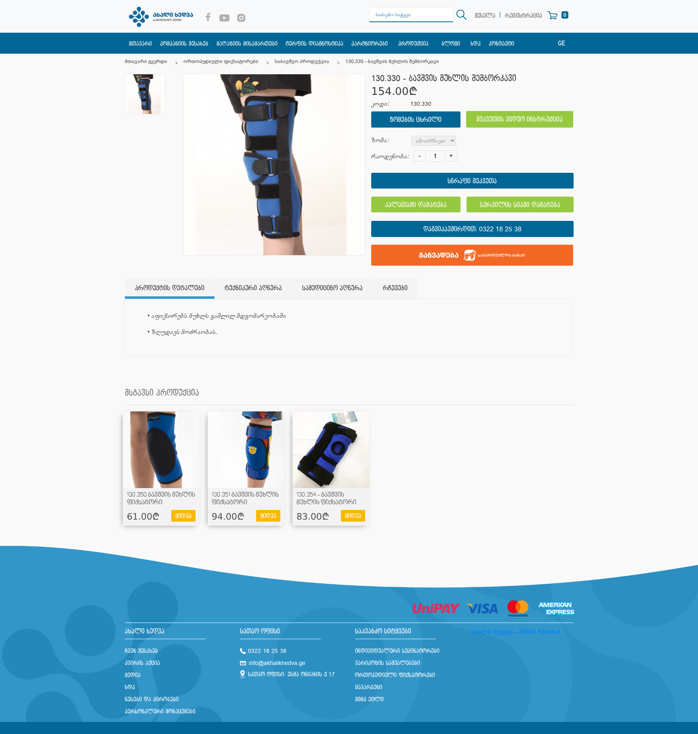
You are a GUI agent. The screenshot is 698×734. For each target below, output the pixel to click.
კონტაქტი (501, 44)
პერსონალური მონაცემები (160, 712)
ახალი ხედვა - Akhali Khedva (515, 631)
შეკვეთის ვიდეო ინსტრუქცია (519, 119)
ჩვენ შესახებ (141, 651)
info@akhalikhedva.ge (277, 663)
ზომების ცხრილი (416, 120)
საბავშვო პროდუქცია (302, 61)
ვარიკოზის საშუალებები (387, 663)
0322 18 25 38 (500, 229)
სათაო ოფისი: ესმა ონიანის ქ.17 (291, 674)
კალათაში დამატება (416, 205)
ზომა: (380, 140)
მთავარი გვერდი (146, 61)
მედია (133, 675)
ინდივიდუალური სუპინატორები (397, 651)
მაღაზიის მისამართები (247, 44)
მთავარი (140, 44)
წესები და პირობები (152, 699)
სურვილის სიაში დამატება (520, 205)
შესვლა (485, 16)
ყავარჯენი (368, 687)
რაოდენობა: (390, 156)
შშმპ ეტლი (369, 699)
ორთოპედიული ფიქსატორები (221, 61)
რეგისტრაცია (523, 16)
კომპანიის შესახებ (184, 44)
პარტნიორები (369, 44)
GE (561, 43)
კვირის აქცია (142, 663)
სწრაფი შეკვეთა (472, 181)
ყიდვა (183, 516)
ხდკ (476, 44)
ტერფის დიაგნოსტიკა (314, 44)
